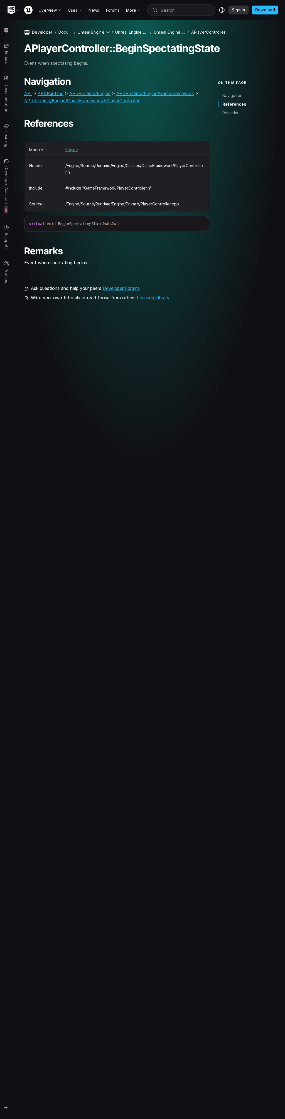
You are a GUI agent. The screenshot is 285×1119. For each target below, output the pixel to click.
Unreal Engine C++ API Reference (169, 32)
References (234, 104)
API (28, 93)
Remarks (230, 112)
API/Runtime (50, 93)
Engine (71, 149)
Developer (42, 32)
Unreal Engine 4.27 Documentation (131, 32)
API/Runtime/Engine (89, 93)
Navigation (232, 95)
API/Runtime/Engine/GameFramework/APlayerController (81, 100)
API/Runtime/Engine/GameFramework (155, 93)
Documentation (65, 32)
